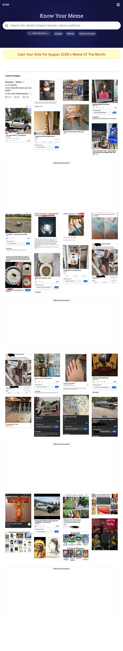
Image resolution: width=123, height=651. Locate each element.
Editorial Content (87, 33)
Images (58, 33)
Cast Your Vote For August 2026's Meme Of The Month (62, 54)
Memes (70, 33)
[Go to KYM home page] (6, 4)
